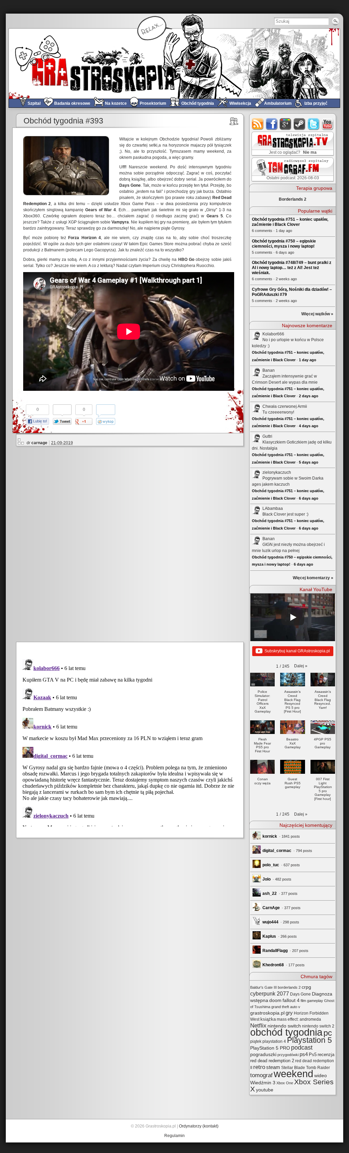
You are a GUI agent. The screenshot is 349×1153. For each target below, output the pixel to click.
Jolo (266, 879)
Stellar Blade (293, 1068)
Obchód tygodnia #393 (63, 121)
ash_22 (269, 893)
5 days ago (308, 462)
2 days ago (308, 396)
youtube (327, 124)
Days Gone (300, 994)
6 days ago (308, 498)
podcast (302, 1047)
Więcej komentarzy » (313, 577)
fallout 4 (291, 1000)
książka (268, 1019)
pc (327, 1032)
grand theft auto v (285, 1007)
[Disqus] (132, 543)
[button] (301, 666)
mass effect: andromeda (299, 1019)
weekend (293, 1073)
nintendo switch (284, 1026)
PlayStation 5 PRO (270, 1048)
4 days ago (308, 426)
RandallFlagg (275, 950)
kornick (269, 836)
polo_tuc (270, 865)
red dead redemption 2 (272, 1060)
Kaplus (269, 936)
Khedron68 (273, 965)
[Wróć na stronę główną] (174, 63)
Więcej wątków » (317, 314)
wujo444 (270, 922)
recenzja (326, 1054)
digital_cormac (276, 850)
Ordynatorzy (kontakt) (198, 1126)
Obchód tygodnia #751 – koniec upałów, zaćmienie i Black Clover (290, 222)
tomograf (261, 1075)
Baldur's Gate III (263, 987)
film (303, 1001)
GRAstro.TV (292, 144)
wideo (320, 1075)
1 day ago (307, 360)
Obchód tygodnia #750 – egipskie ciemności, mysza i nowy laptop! (284, 244)
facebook (271, 124)
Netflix (258, 1025)
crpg (306, 987)
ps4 (304, 1054)
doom (275, 1000)
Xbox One (284, 1083)
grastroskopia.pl (267, 1013)
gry (289, 1013)
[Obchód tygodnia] (234, 121)
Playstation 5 (309, 1040)
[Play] (292, 617)
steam (299, 124)
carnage (39, 442)
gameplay (315, 1001)
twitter (313, 124)
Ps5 (313, 1054)
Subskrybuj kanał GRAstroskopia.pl (297, 651)
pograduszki (263, 1054)
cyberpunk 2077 (269, 993)
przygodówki (288, 1055)
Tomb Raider (318, 1067)
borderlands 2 (289, 987)
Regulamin (174, 1135)
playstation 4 (274, 1041)
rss (258, 124)
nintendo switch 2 (318, 1026)
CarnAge (271, 907)
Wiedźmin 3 (262, 1082)
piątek (255, 1041)
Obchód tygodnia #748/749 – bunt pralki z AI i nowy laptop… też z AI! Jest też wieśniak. (291, 267)
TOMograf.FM (291, 169)
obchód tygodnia (286, 1032)
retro (259, 1067)
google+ (285, 124)
